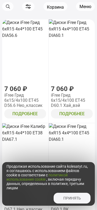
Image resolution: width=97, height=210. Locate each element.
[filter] (28, 6)
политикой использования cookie (37, 177)
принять (72, 198)
